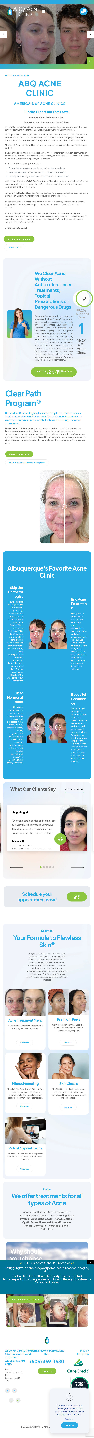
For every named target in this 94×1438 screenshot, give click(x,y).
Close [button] (90, 1262)
